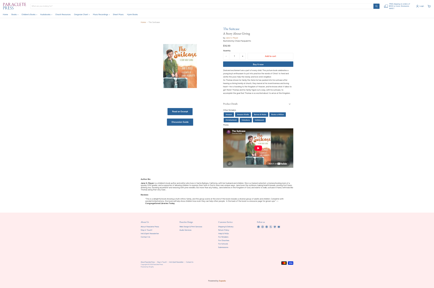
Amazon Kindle (243, 114)
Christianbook (231, 120)
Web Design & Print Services (190, 227)
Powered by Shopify (147, 267)
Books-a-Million (277, 114)
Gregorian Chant (81, 14)
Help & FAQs (223, 233)
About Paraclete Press (150, 227)
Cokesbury (246, 120)
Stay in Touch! (146, 230)
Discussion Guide (180, 122)
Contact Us (145, 237)
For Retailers (223, 237)
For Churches (223, 240)
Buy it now (258, 64)
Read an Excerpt (180, 111)
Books (14, 14)
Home (5, 14)
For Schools (223, 244)
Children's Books (28, 14)
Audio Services (185, 230)
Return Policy (223, 230)
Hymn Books (132, 14)
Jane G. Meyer (232, 38)
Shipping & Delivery (225, 227)
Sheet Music (118, 14)
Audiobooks (45, 14)
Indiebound (259, 120)
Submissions (223, 247)
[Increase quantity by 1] (243, 56)
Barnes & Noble (260, 114)
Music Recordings (100, 14)
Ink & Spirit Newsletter (150, 233)
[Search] (376, 6)
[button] (258, 104)
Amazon (229, 114)
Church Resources (63, 14)
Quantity (227, 51)
